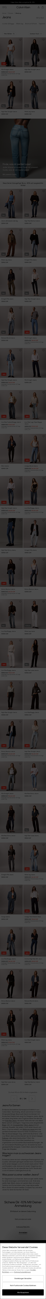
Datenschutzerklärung (22, 1272)
